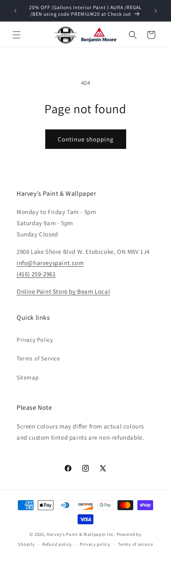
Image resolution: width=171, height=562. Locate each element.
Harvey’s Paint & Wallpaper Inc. (80, 534)
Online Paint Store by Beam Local (63, 291)
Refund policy (57, 544)
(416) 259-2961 (36, 274)
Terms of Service (38, 358)
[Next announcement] (156, 11)
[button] (16, 35)
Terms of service (135, 544)
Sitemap (28, 377)
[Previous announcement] (15, 11)
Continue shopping (86, 139)
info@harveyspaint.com (50, 263)
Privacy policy (95, 544)
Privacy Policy (35, 339)
